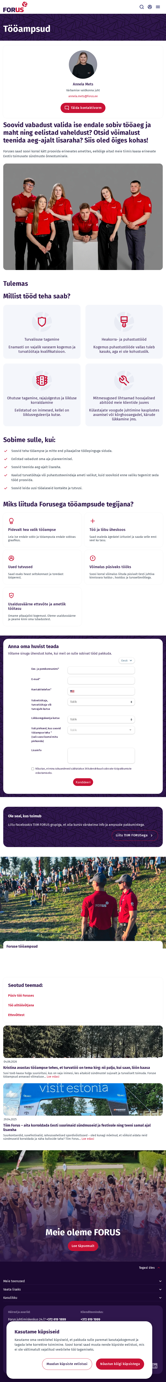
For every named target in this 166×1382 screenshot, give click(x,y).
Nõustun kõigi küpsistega (120, 1364)
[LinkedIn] (154, 1365)
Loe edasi (53, 1076)
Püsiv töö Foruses (21, 995)
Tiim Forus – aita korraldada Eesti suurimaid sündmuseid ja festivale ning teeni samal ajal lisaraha (77, 1127)
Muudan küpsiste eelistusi (67, 1364)
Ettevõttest (16, 1015)
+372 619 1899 (56, 1319)
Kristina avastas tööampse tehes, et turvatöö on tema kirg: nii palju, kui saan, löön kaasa (76, 1067)
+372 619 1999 (90, 1319)
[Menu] (158, 7)
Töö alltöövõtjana (21, 1005)
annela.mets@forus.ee (83, 96)
